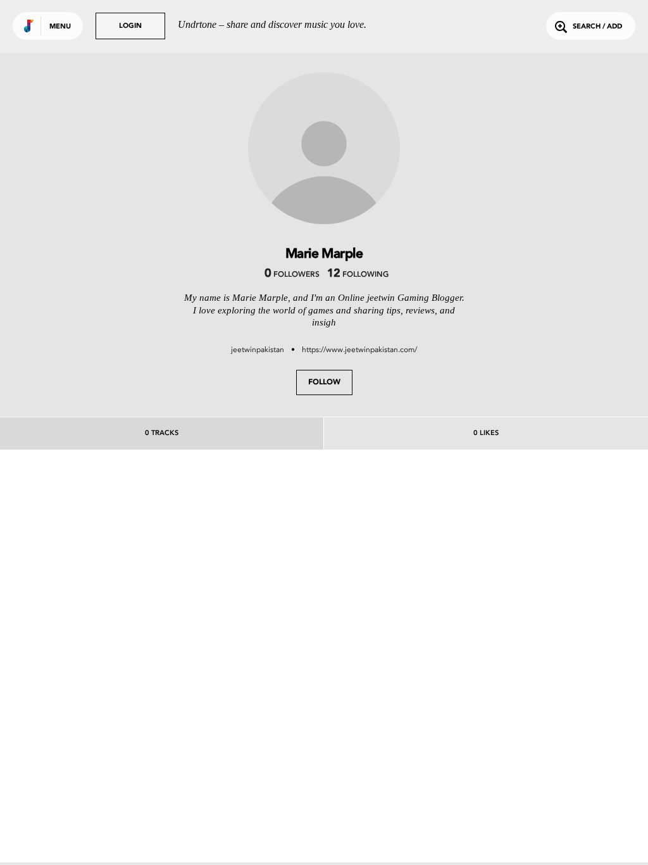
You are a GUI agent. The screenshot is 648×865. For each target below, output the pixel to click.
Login (130, 26)
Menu (60, 26)
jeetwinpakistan (257, 349)
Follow (324, 382)
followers (292, 275)
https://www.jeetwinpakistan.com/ (359, 349)
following (358, 275)
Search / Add (597, 26)
